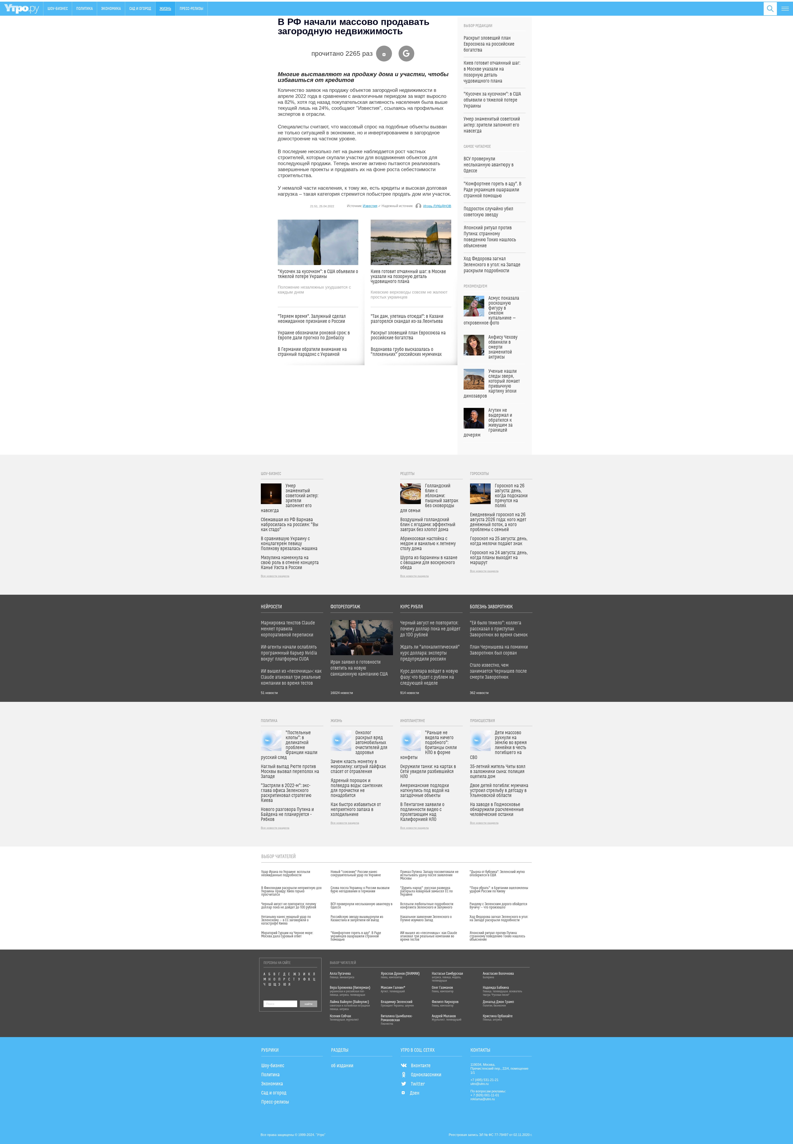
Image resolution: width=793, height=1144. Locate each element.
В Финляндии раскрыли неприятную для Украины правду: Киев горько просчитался (291, 891)
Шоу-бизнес (57, 8)
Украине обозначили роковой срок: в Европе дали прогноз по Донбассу (314, 335)
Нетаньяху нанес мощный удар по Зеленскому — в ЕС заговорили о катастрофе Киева (286, 920)
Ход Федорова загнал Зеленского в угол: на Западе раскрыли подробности (499, 918)
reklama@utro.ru (482, 1099)
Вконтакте (421, 1066)
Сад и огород (140, 8)
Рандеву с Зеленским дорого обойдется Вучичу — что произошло (498, 905)
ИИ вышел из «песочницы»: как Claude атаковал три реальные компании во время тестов (428, 936)
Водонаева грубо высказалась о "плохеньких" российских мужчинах (406, 352)
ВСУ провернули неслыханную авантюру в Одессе (361, 905)
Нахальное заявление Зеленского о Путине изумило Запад (426, 918)
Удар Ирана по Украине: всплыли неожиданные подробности (285, 873)
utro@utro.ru (479, 1084)
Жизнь (165, 8)
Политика (84, 8)
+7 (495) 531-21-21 (484, 1080)
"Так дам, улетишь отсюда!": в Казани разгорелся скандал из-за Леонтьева (407, 319)
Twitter (418, 1084)
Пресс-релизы (191, 8)
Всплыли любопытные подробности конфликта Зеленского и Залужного (426, 905)
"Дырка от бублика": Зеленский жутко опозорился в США (497, 873)
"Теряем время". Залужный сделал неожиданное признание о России (312, 319)
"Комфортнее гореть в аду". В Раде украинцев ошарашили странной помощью (356, 936)
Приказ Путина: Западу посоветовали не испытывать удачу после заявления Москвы (429, 875)
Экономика (111, 8)
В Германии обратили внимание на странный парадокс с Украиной (312, 352)
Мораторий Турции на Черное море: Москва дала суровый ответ (287, 934)
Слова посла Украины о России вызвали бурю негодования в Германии (360, 889)
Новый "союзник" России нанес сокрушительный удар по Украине (356, 873)
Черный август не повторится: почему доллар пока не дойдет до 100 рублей (288, 905)
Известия (370, 206)
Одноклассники (426, 1075)
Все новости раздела (275, 576)
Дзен (414, 1093)
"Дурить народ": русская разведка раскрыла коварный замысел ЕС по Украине (426, 891)
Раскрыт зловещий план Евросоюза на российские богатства (408, 335)
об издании (342, 1066)
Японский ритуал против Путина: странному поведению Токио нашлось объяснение (497, 936)
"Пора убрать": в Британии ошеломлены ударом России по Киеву (499, 889)
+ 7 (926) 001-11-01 (484, 1095)
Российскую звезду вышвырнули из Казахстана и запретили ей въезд (357, 918)
